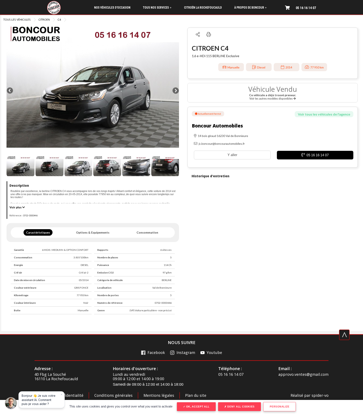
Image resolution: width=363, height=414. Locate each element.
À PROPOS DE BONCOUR (250, 7)
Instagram (185, 352)
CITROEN (44, 19)
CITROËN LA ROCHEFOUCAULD (203, 7)
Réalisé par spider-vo (310, 395)
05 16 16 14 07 (306, 8)
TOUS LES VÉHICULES (17, 19)
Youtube (214, 352)
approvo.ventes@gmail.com (303, 374)
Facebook (156, 352)
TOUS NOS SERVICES (157, 7)
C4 (59, 19)
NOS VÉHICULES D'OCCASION (112, 7)
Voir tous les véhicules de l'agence (324, 114)
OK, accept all (197, 406)
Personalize (279, 406)
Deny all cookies (240, 406)
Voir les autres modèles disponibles (271, 98)
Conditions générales (113, 395)
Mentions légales (158, 395)
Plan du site (195, 395)
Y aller (232, 155)
